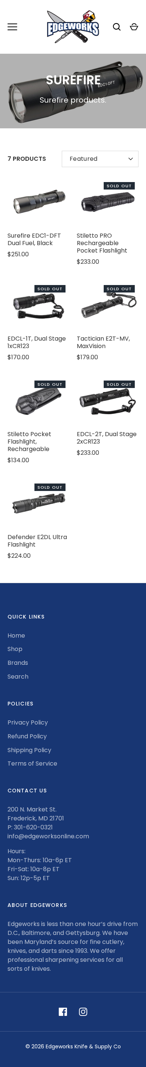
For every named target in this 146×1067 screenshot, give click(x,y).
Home (16, 635)
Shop (14, 649)
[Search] (117, 27)
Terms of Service (32, 763)
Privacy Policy (27, 722)
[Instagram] (83, 1012)
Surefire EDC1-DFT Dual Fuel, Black (34, 239)
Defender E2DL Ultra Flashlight (37, 541)
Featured (84, 158)
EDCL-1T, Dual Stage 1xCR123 (36, 342)
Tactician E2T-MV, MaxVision (103, 342)
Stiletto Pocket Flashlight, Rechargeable (29, 441)
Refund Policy (27, 736)
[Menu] (12, 27)
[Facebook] (63, 1012)
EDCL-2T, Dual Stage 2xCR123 (107, 438)
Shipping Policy (29, 750)
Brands (17, 662)
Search (17, 676)
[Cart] (134, 27)
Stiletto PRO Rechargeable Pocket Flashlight (102, 243)
